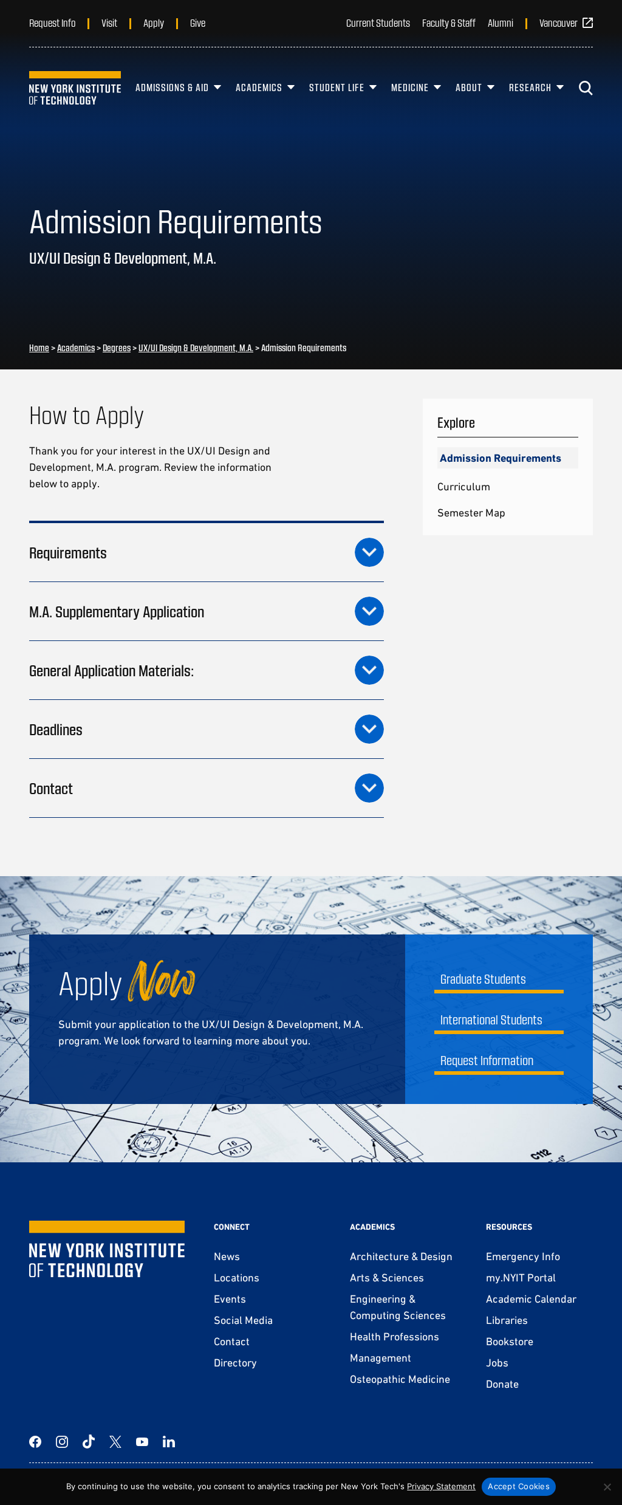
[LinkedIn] (169, 1442)
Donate (502, 1383)
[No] (607, 1487)
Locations (236, 1277)
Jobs (497, 1362)
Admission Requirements (500, 457)
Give (197, 22)
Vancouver (558, 22)
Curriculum (463, 486)
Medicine (410, 87)
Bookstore (509, 1341)
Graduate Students (483, 978)
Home (39, 347)
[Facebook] (35, 1442)
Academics (259, 87)
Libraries (507, 1320)
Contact (232, 1341)
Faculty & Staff (449, 22)
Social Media (243, 1320)
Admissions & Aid (172, 87)
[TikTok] (89, 1442)
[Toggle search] (585, 88)
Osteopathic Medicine (400, 1379)
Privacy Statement (441, 1486)
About (469, 87)
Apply (153, 22)
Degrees (117, 347)
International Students (491, 1019)
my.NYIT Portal (521, 1277)
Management (380, 1357)
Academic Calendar (531, 1298)
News (227, 1256)
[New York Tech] (75, 88)
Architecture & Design (401, 1256)
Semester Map (471, 512)
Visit (109, 22)
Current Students (378, 22)
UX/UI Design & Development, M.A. (195, 347)
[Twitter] (115, 1442)
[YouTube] (142, 1442)
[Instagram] (62, 1442)
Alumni (500, 22)
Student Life (336, 87)
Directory (235, 1362)
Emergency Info (523, 1256)
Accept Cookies (519, 1486)
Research (530, 87)
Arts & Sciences (387, 1277)
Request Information (486, 1060)
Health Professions (394, 1336)
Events (230, 1298)
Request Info (52, 22)
